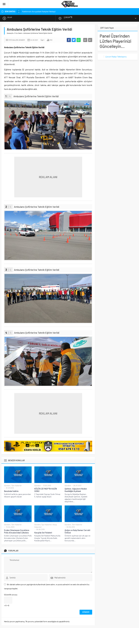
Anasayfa (10, 33)
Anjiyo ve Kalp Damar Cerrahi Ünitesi (77, 531)
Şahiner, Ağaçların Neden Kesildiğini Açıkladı (76, 489)
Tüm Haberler (16, 485)
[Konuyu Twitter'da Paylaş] (74, 40)
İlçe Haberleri (47, 524)
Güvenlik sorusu (10, 594)
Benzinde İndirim (11, 491)
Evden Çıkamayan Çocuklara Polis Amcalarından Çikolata (16, 531)
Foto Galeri (18, 33)
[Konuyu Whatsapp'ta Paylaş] (79, 40)
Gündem (22, 40)
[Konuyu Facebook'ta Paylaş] (69, 40)
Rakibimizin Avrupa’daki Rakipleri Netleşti (39, 11)
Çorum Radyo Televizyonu (116, 56)
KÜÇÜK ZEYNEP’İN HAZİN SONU (45, 489)
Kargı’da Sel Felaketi (43, 532)
